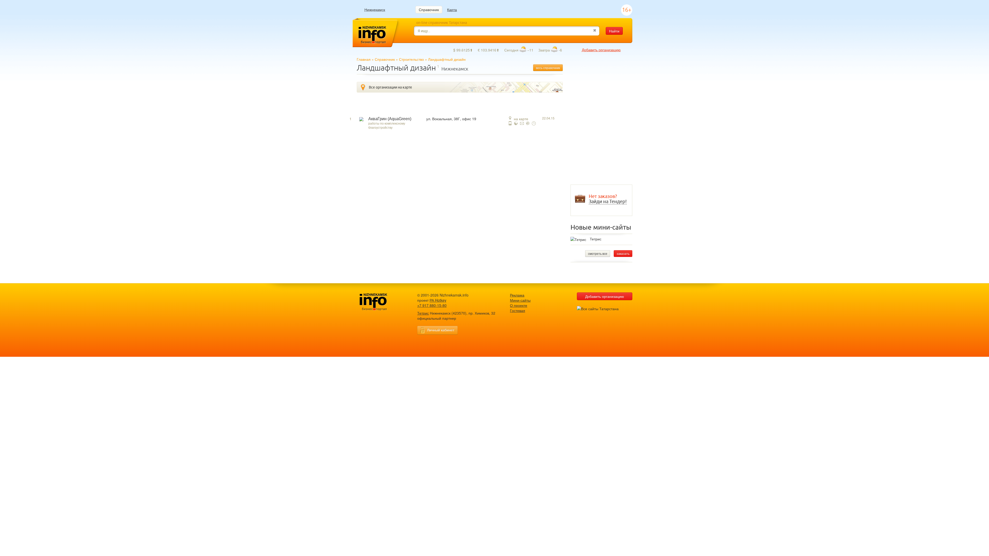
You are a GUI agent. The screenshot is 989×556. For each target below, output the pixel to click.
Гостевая (517, 310)
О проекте (518, 305)
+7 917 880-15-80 (432, 305)
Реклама (517, 295)
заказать (623, 253)
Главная (364, 59)
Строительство (411, 59)
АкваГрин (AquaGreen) (389, 119)
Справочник (429, 9)
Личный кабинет (440, 329)
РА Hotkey (438, 300)
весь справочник (548, 67)
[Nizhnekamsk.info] (381, 302)
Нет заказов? (608, 199)
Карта (452, 9)
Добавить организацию (601, 49)
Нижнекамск (374, 10)
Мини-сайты (520, 300)
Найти (614, 30)
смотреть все (597, 253)
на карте (521, 118)
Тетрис (595, 238)
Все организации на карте (390, 87)
